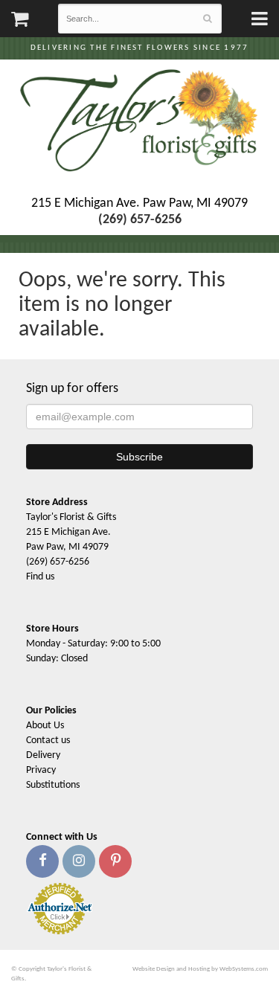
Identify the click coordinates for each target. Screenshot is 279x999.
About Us (45, 725)
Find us (40, 576)
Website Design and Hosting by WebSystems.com (200, 969)
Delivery (43, 755)
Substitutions (53, 785)
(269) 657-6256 (57, 562)
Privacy (41, 770)
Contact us (48, 740)
